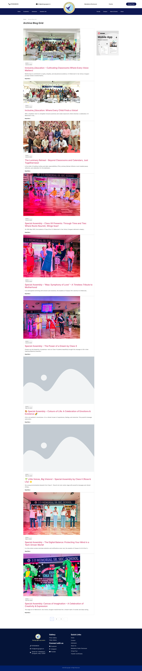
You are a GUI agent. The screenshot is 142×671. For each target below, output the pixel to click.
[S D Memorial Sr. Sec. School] (69, 13)
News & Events (114, 11)
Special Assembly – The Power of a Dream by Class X (51, 346)
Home (19, 11)
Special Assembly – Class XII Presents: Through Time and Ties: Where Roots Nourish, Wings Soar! (56, 224)
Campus (105, 11)
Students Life (43, 11)
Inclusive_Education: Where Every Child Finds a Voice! (51, 110)
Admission (34, 11)
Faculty (98, 11)
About (122, 11)
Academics (26, 11)
